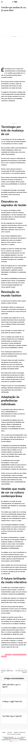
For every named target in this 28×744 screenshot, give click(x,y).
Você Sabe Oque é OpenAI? (12, 716)
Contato (9, 732)
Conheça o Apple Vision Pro (12, 701)
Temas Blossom (15, 739)
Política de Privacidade (14, 734)
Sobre (3, 732)
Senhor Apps (17, 737)
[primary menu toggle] (2, 1)
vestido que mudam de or (19, 654)
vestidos (4, 656)
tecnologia (8, 654)
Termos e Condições (19, 732)
